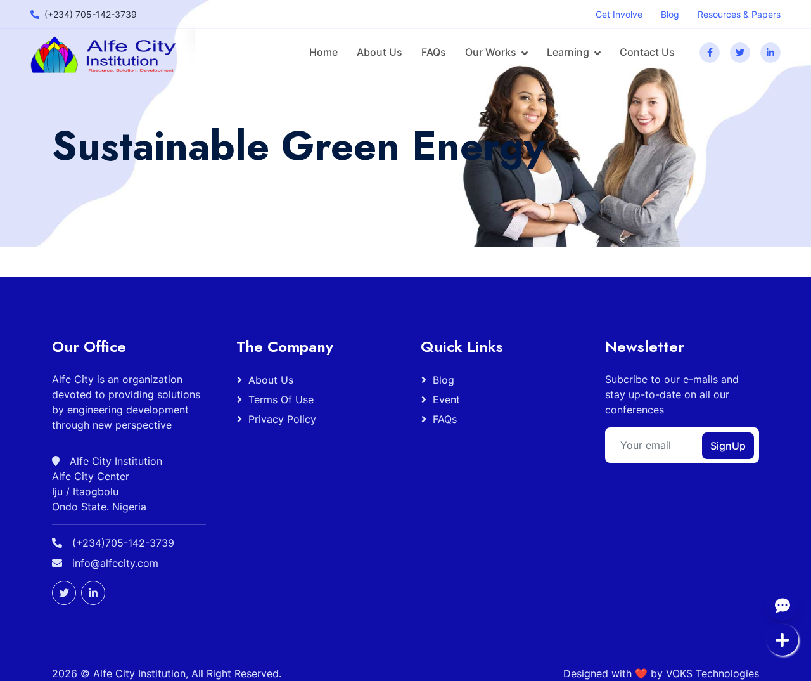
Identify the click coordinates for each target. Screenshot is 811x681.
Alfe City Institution (139, 673)
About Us (379, 52)
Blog (443, 379)
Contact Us (647, 52)
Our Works (490, 52)
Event (446, 399)
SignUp (728, 445)
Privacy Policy (282, 419)
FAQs (433, 52)
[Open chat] (782, 605)
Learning (568, 52)
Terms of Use (281, 399)
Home (323, 52)
